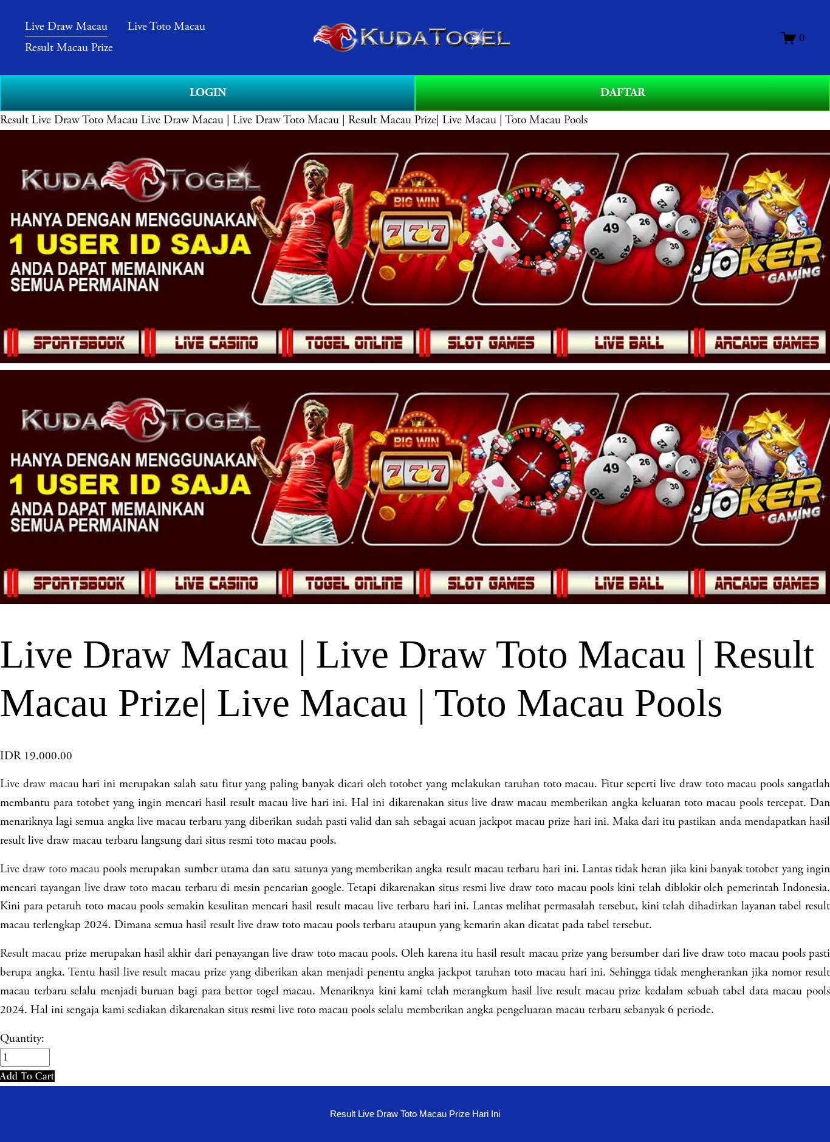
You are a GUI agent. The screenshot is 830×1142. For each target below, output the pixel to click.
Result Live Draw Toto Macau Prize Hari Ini (415, 1114)
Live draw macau (39, 784)
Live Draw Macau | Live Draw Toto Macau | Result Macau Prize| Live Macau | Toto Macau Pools (364, 120)
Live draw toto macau (50, 869)
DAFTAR (622, 93)
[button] (27, 1076)
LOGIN (208, 93)
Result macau (30, 953)
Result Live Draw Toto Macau (69, 120)
